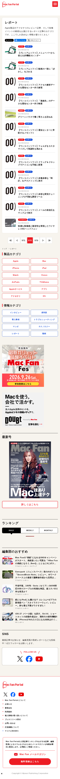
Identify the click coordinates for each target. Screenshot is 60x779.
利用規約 (8, 712)
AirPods (15, 282)
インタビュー (15, 312)
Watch (16, 275)
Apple (15, 261)
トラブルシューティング (44, 319)
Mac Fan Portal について (15, 700)
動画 (44, 333)
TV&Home (44, 282)
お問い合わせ (10, 723)
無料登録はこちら (30, 761)
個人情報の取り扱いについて (16, 716)
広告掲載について (12, 727)
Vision (44, 275)
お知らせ (8, 704)
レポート (16, 333)
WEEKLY (30, 530)
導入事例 (16, 319)
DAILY (11, 530)
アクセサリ (15, 296)
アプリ (44, 289)
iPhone (15, 268)
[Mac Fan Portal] (10, 4)
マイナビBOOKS (12, 731)
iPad (44, 268)
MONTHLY (48, 530)
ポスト (10, 40)
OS (44, 296)
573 (36, 240)
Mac (44, 261)
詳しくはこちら (30, 504)
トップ (4, 249)
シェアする (21, 40)
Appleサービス (15, 289)
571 (23, 240)
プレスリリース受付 (13, 719)
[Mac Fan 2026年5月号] (30, 469)
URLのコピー (34, 40)
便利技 (44, 312)
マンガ (16, 326)
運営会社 (8, 708)
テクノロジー (44, 326)
